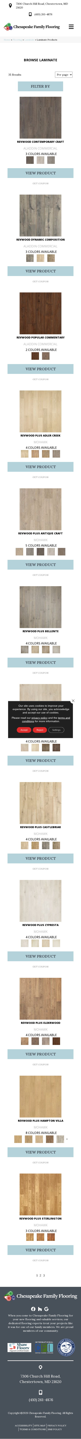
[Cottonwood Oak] (45, 747)
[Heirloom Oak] (40, 900)
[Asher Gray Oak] (45, 1041)
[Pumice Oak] (45, 943)
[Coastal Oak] (40, 257)
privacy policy (39, 717)
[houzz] (40, 1309)
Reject (40, 730)
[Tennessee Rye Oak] (40, 1194)
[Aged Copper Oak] (56, 1041)
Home (7, 39)
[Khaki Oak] (35, 943)
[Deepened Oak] (40, 117)
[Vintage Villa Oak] (45, 649)
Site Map (39, 1425)
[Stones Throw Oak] (56, 453)
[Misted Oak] (45, 355)
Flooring (17, 39)
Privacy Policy (56, 1425)
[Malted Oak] (45, 453)
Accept (24, 730)
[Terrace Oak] (35, 649)
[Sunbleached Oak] (39, 1139)
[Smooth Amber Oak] (51, 1236)
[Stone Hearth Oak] (30, 551)
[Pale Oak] (40, 411)
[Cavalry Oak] (35, 845)
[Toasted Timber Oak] (35, 453)
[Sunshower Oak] (60, 1139)
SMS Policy (55, 1429)
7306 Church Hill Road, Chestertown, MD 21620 (40, 1379)
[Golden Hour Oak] (40, 1096)
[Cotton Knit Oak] (51, 551)
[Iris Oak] (35, 747)
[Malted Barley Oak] (40, 1236)
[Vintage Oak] (51, 160)
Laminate (29, 39)
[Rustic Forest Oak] (56, 747)
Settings (56, 730)
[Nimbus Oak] (24, 747)
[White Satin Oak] (56, 943)
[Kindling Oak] (61, 551)
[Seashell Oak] (40, 160)
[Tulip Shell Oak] (28, 1139)
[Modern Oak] (40, 215)
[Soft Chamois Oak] (40, 509)
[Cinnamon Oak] (40, 313)
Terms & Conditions (33, 1429)
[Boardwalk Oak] (51, 257)
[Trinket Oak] (56, 845)
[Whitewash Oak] (56, 649)
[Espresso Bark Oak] (40, 551)
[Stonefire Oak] (40, 606)
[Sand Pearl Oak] (40, 802)
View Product (40, 173)
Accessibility (23, 1425)
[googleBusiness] (46, 1309)
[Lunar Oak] (45, 845)
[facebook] (33, 1309)
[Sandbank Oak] (40, 998)
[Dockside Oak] (49, 1139)
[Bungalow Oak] (35, 1041)
